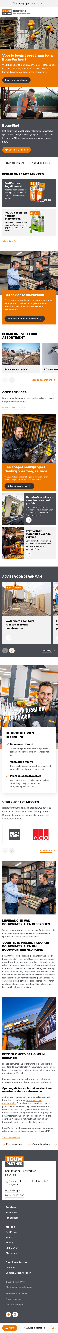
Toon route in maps (11, 1137)
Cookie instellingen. (15, 1304)
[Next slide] (12, 380)
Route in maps (12, 1190)
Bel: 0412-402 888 (14, 1195)
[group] (21, 358)
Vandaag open (29, 3)
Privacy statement (14, 1299)
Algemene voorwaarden (17, 1293)
